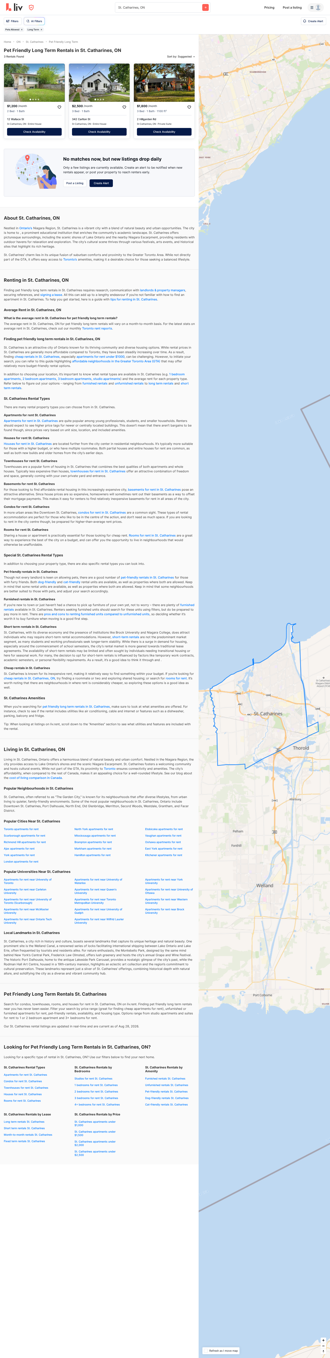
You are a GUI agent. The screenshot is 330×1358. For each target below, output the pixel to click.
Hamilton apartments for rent (92, 855)
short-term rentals (125, 637)
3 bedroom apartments (74, 379)
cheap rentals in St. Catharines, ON (29, 678)
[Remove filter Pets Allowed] (22, 30)
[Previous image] (9, 83)
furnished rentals (95, 383)
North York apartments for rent (93, 829)
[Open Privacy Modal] (31, 7)
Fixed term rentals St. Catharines (24, 1141)
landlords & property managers (162, 290)
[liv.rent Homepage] (14, 7)
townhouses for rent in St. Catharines (97, 471)
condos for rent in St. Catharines (102, 512)
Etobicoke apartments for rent (164, 829)
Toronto (110, 768)
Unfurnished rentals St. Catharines (166, 1085)
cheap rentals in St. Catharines (37, 357)
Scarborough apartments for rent (24, 835)
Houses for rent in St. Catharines (28, 444)
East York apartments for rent (163, 848)
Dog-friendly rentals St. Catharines (167, 1098)
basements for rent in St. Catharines (154, 489)
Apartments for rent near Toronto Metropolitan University (95, 901)
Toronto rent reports (97, 328)
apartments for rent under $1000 (101, 357)
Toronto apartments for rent (21, 829)
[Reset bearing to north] (323, 1351)
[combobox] (118, 7)
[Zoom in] (323, 1340)
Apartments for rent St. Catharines (25, 1074)
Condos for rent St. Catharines (23, 1081)
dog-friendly (47, 582)
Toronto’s (70, 259)
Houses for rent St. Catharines (23, 1094)
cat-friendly (71, 582)
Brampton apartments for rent (93, 842)
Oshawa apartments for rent (163, 842)
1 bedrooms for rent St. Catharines (96, 1085)
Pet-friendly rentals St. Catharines (166, 1091)
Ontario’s (25, 228)
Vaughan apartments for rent (163, 835)
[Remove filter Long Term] (41, 30)
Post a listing (292, 7)
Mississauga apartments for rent (95, 835)
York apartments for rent (19, 855)
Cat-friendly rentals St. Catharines (166, 1104)
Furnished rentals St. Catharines (165, 1078)
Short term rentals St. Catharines (24, 1128)
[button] (30, 99)
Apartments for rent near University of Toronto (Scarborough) (28, 901)
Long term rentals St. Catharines (24, 1121)
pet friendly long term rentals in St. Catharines (76, 706)
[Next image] (59, 83)
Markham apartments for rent (93, 848)
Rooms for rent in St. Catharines (152, 535)
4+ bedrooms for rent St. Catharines (97, 1104)
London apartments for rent (21, 861)
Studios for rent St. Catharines (93, 1078)
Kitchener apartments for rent (163, 855)
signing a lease (51, 295)
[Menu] (315, 7)
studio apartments (106, 379)
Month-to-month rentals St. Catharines (28, 1134)
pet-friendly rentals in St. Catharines (147, 577)
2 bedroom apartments (39, 379)
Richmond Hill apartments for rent (25, 842)
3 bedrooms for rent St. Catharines (96, 1098)
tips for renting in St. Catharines (133, 299)
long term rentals (161, 383)
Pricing (269, 7)
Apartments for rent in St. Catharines (31, 421)
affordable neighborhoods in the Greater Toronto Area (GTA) (116, 361)
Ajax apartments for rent (19, 848)
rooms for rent (176, 678)
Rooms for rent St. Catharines (22, 1100)
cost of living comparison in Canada (35, 778)
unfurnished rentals (129, 383)
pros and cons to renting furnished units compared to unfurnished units (97, 614)
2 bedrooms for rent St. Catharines (96, 1091)
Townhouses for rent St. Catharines (26, 1087)
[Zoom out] (323, 1346)
